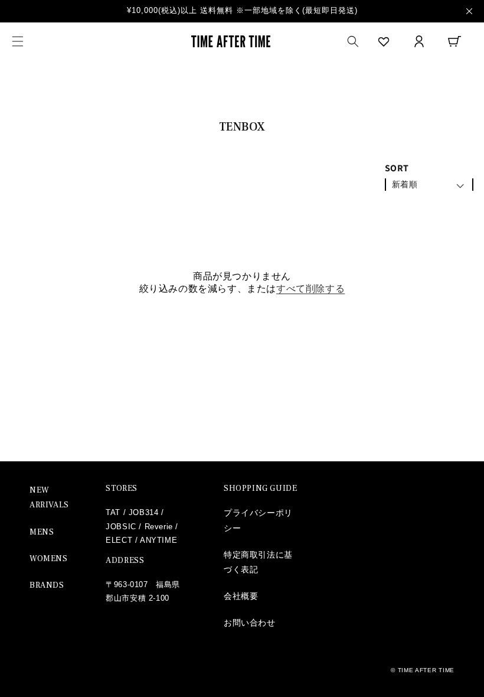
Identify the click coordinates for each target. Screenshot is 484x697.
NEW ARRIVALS (49, 497)
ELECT (119, 540)
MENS (42, 532)
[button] (18, 41)
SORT (397, 168)
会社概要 (241, 596)
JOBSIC (121, 526)
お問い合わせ (250, 622)
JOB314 (144, 512)
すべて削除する (310, 289)
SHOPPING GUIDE (260, 488)
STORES (122, 488)
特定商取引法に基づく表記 (258, 562)
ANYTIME (158, 540)
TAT (113, 512)
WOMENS (49, 558)
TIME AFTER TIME (426, 670)
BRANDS (47, 585)
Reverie (159, 526)
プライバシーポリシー (258, 520)
